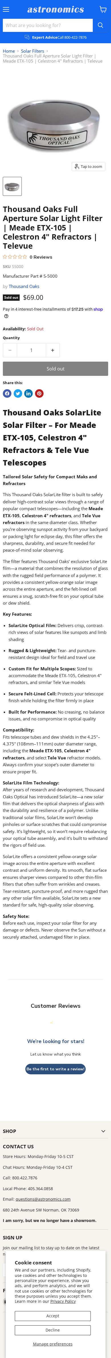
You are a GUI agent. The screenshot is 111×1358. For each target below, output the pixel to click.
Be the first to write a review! (55, 1069)
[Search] (100, 25)
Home (9, 51)
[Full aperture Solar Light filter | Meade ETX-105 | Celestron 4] (12, 186)
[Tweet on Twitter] (18, 393)
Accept (52, 1315)
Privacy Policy (63, 1301)
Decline (53, 1330)
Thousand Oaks (24, 286)
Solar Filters (32, 51)
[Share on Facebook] (7, 393)
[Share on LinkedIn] (28, 393)
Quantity (11, 338)
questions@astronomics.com (43, 1199)
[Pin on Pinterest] (39, 393)
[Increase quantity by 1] (53, 350)
